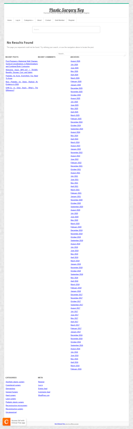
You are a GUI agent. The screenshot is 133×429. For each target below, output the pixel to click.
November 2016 (76, 339)
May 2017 (74, 318)
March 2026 (75, 78)
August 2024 (75, 132)
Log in (40, 385)
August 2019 (75, 244)
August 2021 (75, 173)
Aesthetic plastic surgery (15, 382)
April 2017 (74, 322)
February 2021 (76, 193)
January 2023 (76, 149)
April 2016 (74, 362)
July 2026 (74, 65)
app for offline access (66, 424)
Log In (18, 20)
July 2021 (74, 176)
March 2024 (75, 142)
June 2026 (74, 68)
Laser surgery (11, 399)
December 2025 (76, 88)
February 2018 (76, 288)
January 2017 (76, 332)
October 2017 (76, 301)
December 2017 (76, 295)
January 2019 (76, 264)
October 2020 (76, 203)
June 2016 (74, 356)
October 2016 (76, 342)
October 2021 (76, 169)
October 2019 (76, 237)
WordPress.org (43, 395)
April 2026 (74, 75)
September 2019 (77, 240)
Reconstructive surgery (14, 409)
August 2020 (75, 210)
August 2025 (75, 98)
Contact (48, 20)
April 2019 (74, 257)
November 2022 (76, 153)
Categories (28, 20)
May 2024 (74, 136)
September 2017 (77, 305)
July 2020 (74, 213)
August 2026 (75, 61)
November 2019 (76, 234)
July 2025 (74, 102)
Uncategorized (11, 412)
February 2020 (76, 227)
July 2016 (74, 352)
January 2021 (76, 197)
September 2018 (77, 274)
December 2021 (76, 166)
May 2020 (74, 220)
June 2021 (74, 180)
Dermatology (10, 389)
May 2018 (74, 278)
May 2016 (74, 359)
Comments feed (44, 392)
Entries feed (42, 389)
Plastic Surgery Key (66, 10)
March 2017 (75, 325)
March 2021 (75, 190)
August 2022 (75, 156)
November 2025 (76, 92)
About (39, 20)
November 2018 (76, 268)
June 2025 (74, 105)
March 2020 (75, 224)
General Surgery (12, 392)
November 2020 (76, 200)
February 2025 (76, 119)
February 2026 (76, 81)
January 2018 (76, 291)
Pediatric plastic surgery (15, 402)
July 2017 (74, 312)
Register (72, 20)
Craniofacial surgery (13, 385)
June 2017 (74, 315)
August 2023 (75, 146)
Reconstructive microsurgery (16, 405)
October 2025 (76, 95)
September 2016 (77, 345)
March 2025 (75, 115)
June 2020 (74, 217)
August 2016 (75, 349)
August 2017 (75, 308)
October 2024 (76, 125)
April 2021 (74, 186)
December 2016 (76, 335)
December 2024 (76, 122)
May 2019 (74, 254)
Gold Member (60, 20)
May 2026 (74, 71)
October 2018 (76, 271)
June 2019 (74, 251)
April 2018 (74, 281)
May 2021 (74, 183)
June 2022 (74, 159)
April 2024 (74, 139)
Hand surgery (11, 395)
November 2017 (76, 298)
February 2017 (76, 328)
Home (9, 20)
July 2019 (74, 247)
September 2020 (77, 207)
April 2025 (74, 112)
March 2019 (75, 261)
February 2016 (76, 369)
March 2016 (75, 366)
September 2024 (77, 129)
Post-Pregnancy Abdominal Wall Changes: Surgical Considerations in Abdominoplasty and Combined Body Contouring (22, 63)
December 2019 (76, 230)
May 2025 (74, 109)
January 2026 (76, 85)
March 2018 (75, 284)
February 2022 (76, 163)
